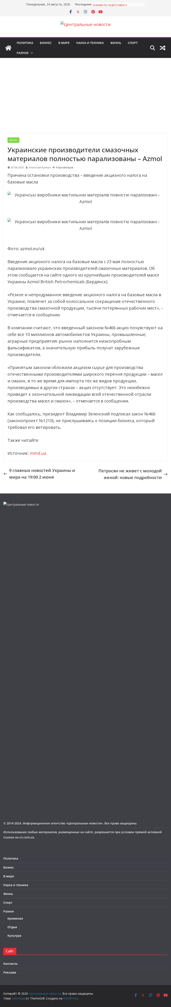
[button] (31, 53)
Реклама (9, 972)
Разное (23, 53)
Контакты (10, 964)
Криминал (15, 918)
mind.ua (38, 453)
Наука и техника (90, 43)
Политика (25, 43)
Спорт (133, 43)
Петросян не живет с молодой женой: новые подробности (130, 474)
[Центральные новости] (8, 48)
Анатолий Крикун (40, 167)
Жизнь (115, 43)
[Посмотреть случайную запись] (163, 48)
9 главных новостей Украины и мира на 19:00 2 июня (42, 474)
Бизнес (46, 43)
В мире (64, 43)
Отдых (12, 927)
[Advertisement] (85, 102)
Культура (14, 936)
